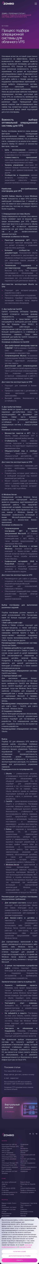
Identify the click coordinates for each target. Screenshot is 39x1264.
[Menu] (35, 3)
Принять (19, 1260)
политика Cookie (25, 1247)
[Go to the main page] (8, 3)
